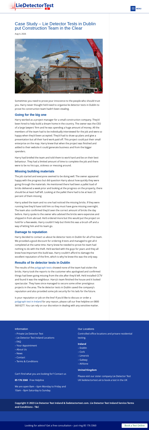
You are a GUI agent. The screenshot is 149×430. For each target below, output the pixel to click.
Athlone (84, 363)
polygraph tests (43, 267)
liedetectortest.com (77, 403)
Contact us (60, 373)
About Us (22, 349)
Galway (83, 359)
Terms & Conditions (27, 361)
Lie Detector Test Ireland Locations (35, 337)
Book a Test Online (135, 425)
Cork (82, 351)
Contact (21, 357)
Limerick (84, 355)
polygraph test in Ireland (28, 301)
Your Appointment (27, 345)
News (20, 353)
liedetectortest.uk (91, 380)
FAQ (19, 341)
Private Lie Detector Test (30, 333)
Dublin (83, 347)
